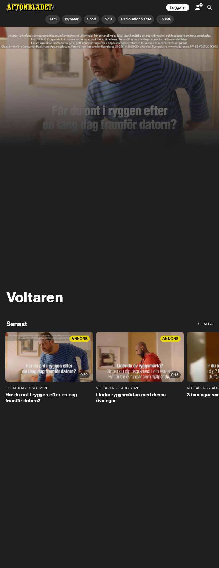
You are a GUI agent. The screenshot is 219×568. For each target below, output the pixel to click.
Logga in (177, 7)
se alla (205, 324)
